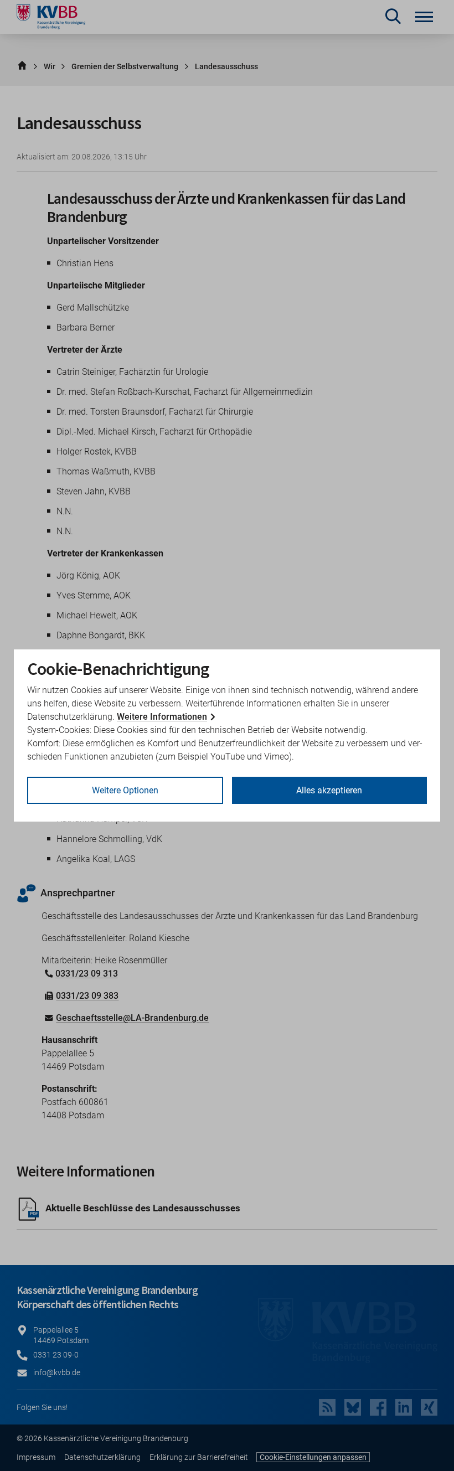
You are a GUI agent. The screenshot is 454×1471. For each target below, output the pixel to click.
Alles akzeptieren (329, 790)
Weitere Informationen (162, 716)
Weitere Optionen (125, 790)
